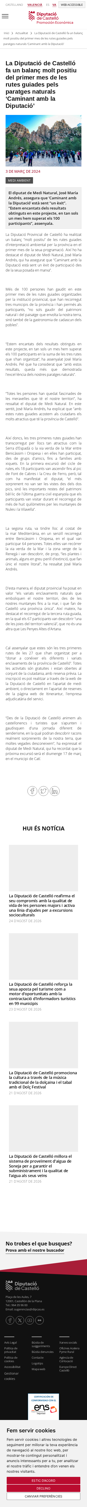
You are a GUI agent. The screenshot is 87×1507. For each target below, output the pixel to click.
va (54, 5)
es (47, 5)
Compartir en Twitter (43, 791)
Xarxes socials (68, 1342)
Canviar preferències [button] (43, 1496)
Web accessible (72, 5)
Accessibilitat (12, 1367)
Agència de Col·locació (66, 1359)
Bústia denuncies (43, 1352)
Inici (6, 33)
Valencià (34, 5)
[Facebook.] (10, 1320)
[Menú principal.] (4, 14)
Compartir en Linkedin (55, 791)
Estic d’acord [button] (43, 1480)
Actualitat (21, 33)
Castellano (14, 5)
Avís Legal (10, 1342)
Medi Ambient (19, 180)
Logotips (37, 1363)
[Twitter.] (20, 1320)
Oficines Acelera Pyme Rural (69, 1350)
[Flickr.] (39, 1320)
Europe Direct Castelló (68, 1368)
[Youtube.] (29, 1320)
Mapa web (38, 1369)
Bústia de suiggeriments (41, 1344)
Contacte (37, 1358)
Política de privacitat (10, 1350)
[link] (43, 17)
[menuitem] (16, 1342)
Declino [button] (44, 1488)
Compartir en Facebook (32, 791)
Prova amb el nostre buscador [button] (35, 1250)
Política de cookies (10, 1359)
